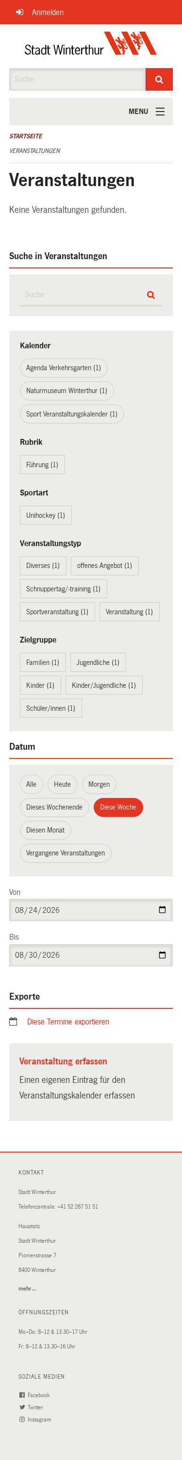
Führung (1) (42, 465)
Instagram (40, 1420)
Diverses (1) (43, 565)
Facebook (39, 1395)
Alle (31, 784)
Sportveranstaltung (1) (57, 612)
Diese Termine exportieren (68, 1022)
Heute (62, 784)
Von (14, 892)
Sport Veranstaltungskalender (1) (71, 414)
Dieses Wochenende (54, 807)
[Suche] (159, 79)
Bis (14, 937)
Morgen (99, 784)
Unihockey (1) (45, 515)
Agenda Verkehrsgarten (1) (63, 368)
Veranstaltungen (34, 151)
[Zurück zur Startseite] (91, 46)
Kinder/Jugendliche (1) (104, 685)
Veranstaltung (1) (129, 612)
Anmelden (48, 12)
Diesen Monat (45, 830)
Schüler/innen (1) (50, 708)
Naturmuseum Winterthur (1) (66, 391)
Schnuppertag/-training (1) (63, 589)
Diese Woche (118, 807)
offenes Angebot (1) (104, 565)
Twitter (36, 1407)
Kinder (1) (40, 685)
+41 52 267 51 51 (77, 1207)
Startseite (25, 136)
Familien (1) (42, 662)
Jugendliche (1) (98, 662)
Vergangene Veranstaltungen (65, 853)
